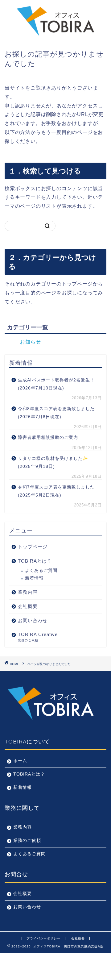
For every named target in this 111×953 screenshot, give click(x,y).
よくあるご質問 (41, 570)
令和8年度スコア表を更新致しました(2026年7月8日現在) (56, 412)
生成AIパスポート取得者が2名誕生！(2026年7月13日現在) (56, 384)
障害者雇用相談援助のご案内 (48, 437)
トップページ (32, 546)
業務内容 (22, 827)
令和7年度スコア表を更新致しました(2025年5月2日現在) (56, 491)
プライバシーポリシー (43, 938)
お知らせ (30, 341)
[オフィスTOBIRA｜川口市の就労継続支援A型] (55, 37)
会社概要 (22, 893)
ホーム (20, 761)
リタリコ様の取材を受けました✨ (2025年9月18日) (53, 462)
